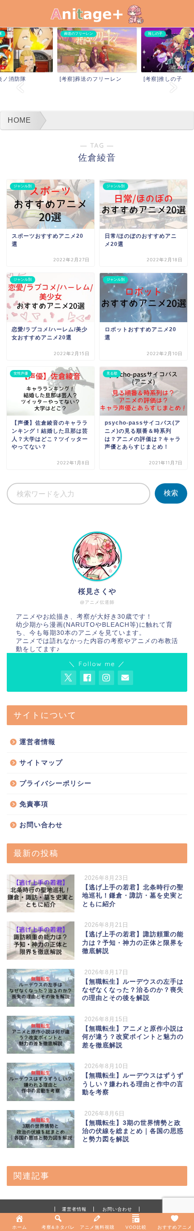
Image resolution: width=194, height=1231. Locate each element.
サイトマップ (41, 762)
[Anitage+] (97, 18)
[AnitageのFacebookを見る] (87, 678)
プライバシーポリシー (55, 783)
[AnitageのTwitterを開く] (68, 678)
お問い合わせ (41, 824)
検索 (171, 493)
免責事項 (33, 804)
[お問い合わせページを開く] (125, 678)
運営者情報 (37, 741)
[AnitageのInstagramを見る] (106, 678)
